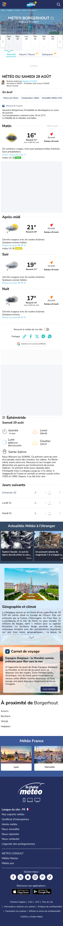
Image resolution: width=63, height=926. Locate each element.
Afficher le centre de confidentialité (44, 911)
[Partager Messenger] (43, 336)
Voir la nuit (52, 126)
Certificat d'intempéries (15, 819)
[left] (3, 42)
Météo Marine (10, 858)
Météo (3, 10)
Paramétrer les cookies (15, 911)
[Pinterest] (42, 877)
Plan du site (47, 902)
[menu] (4, 4)
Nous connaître (10, 829)
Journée (11, 54)
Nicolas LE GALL (30, 81)
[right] (60, 42)
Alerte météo (9, 824)
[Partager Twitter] (37, 336)
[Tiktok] (50, 877)
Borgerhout (33, 10)
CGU (30, 902)
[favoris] (52, 18)
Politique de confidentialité (50, 906)
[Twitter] (20, 877)
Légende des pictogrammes (18, 844)
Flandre (17, 10)
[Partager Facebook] (31, 336)
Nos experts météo (13, 814)
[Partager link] (24, 336)
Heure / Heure (27, 54)
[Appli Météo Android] (42, 892)
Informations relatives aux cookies (19, 906)
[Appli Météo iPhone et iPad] (20, 892)
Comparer (47, 54)
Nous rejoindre (10, 834)
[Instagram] (35, 877)
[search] (58, 4)
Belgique (10, 10)
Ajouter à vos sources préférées (33, 344)
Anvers (24, 10)
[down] (31, 638)
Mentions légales (18, 902)
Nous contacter (10, 839)
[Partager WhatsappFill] (50, 336)
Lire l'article (49, 689)
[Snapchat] (28, 877)
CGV (37, 902)
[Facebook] (13, 877)
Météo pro (8, 863)
